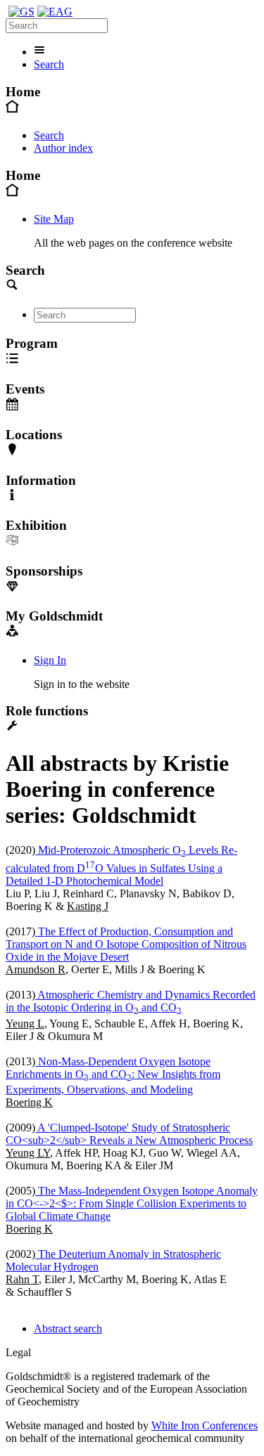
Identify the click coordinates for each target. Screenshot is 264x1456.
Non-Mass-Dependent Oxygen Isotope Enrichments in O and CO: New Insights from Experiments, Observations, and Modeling (113, 1075)
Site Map (54, 219)
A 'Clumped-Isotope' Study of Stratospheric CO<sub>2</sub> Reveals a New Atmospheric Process (129, 1134)
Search (49, 64)
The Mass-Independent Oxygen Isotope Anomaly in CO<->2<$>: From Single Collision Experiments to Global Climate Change (132, 1203)
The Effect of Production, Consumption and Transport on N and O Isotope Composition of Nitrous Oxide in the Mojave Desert (126, 944)
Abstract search (68, 1328)
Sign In (50, 660)
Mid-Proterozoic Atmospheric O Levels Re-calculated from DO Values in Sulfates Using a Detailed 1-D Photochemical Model (121, 866)
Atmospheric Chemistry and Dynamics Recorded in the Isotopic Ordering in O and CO (131, 1001)
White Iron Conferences (204, 1425)
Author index (63, 148)
